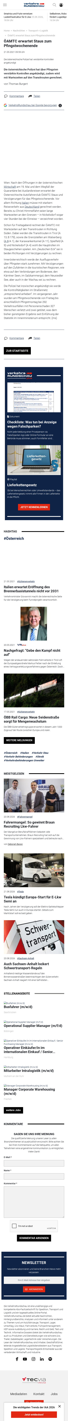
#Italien (24, 752)
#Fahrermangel (24, 817)
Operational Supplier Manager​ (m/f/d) (33, 1026)
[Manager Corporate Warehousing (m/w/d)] (26, 1085)
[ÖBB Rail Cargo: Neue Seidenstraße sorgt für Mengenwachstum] (34, 691)
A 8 (6, 241)
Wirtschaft (10, 186)
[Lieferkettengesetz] (34, 460)
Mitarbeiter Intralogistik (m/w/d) (29, 1071)
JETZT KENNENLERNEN (34, 507)
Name (7, 1170)
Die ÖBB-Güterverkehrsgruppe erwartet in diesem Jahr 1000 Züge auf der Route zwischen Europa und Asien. (33, 728)
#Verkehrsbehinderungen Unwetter (24, 760)
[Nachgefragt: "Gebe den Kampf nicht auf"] (34, 624)
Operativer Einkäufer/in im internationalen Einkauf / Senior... (29, 1050)
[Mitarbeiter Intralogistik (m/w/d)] (21, 1067)
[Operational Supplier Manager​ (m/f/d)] (23, 1022)
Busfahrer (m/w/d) (18, 1007)
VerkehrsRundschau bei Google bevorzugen (33, 105)
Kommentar (10, 1183)
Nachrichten (19, 30)
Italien (25, 202)
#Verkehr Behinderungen (18, 756)
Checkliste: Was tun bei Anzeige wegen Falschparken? (32, 424)
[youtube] (25, 1358)
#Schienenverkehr (26, 581)
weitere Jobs (13, 1110)
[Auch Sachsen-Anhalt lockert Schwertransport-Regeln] (34, 937)
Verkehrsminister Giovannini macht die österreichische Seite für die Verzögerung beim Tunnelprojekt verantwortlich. (33, 598)
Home (7, 30)
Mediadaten (18, 1394)
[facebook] (17, 1359)
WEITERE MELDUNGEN (19, 740)
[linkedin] (42, 1358)
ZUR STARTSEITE (17, 350)
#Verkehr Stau (40, 752)
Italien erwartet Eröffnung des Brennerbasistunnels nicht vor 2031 (31, 589)
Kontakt (38, 1394)
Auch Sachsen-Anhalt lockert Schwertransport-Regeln (26, 966)
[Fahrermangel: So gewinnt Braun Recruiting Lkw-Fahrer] (34, 796)
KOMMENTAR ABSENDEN (34, 1238)
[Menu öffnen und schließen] (5, 5)
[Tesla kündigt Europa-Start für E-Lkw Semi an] (34, 870)
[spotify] (50, 1359)
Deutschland (32, 206)
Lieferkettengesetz (22, 485)
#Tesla (20, 891)
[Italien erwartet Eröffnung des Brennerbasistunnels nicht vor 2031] (34, 560)
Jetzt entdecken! (34, 1414)
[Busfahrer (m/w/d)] (14, 1003)
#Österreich (14, 538)
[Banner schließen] (58, 1406)
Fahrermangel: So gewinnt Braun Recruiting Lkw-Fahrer (29, 824)
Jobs (54, 1394)
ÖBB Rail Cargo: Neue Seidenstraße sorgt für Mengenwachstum (31, 719)
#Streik (39, 756)
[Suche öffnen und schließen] (53, 5)
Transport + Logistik (38, 30)
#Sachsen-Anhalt (25, 958)
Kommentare (16, 96)
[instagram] (33, 1359)
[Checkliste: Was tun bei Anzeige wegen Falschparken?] (34, 397)
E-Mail (7, 1157)
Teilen (37, 96)
